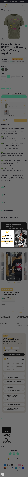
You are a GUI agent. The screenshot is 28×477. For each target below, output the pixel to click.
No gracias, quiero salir (7, 243)
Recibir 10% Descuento (7, 241)
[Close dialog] (26, 230)
